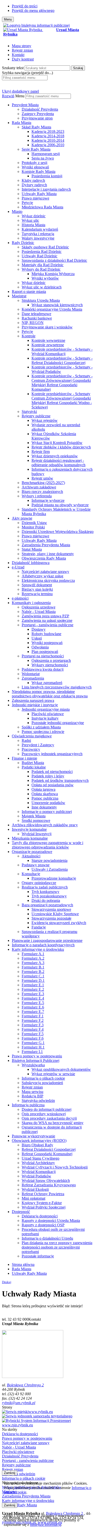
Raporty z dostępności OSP (43, 1225)
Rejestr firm (41, 451)
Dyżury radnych (34, 185)
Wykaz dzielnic (34, 216)
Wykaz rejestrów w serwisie (53, 1074)
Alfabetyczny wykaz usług (42, 576)
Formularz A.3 (33, 963)
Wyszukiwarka (33, 1065)
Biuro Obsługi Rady (37, 1145)
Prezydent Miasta (25, 105)
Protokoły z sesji (34, 163)
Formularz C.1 (33, 976)
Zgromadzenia (33, 678)
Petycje (27, 203)
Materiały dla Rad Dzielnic (43, 265)
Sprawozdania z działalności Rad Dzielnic (54, 260)
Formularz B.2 (33, 971)
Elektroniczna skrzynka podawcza (48, 580)
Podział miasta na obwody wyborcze (60, 505)
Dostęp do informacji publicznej (46, 1109)
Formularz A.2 (33, 958)
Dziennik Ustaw (34, 523)
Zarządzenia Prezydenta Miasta (46, 545)
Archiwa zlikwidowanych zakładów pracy (45, 825)
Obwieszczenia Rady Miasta (44, 558)
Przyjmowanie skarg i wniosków (47, 327)
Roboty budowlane (46, 634)
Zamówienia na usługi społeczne (47, 620)
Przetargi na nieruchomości (43, 656)
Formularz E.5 (33, 1003)
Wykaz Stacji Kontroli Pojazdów (57, 443)
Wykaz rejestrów (45, 420)
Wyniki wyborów (45, 278)
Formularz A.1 (33, 954)
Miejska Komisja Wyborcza (53, 274)
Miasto (17, 211)
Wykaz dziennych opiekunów (55, 456)
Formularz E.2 (33, 989)
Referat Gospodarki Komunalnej (47, 1154)
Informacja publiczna (28, 1105)
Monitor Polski (33, 527)
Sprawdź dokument (37, 585)
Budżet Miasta (33, 763)
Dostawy (39, 629)
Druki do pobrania (46, 900)
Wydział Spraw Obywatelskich (46, 1180)
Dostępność (21, 1212)
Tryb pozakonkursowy (49, 896)
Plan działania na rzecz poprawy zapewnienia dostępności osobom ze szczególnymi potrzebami (57, 1247)
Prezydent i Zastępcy (38, 745)
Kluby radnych (33, 180)
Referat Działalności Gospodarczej (49, 1149)
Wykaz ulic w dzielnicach (42, 287)
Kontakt (18, 55)
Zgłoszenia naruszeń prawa (33, 700)
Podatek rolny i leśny (48, 776)
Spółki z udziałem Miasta (41, 727)
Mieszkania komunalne (30, 838)
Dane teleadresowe (36, 314)
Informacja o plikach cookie (43, 1078)
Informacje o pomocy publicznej (47, 811)
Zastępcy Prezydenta (38, 114)
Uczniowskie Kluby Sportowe (55, 914)
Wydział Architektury (38, 1163)
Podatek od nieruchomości (52, 771)
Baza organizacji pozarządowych (47, 905)
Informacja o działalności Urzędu (47, 1238)
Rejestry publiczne (36, 416)
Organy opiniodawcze (39, 883)
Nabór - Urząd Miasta (39, 611)
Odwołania (40, 647)
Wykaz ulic (30, 220)
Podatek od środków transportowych (60, 780)
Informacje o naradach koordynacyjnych (43, 945)
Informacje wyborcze (48, 500)
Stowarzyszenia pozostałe (51, 918)
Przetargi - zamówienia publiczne (47, 625)
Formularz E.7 (33, 1012)
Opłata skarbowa (45, 794)
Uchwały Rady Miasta (39, 194)
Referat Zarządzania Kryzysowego (49, 1185)
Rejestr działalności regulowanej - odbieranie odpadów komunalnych (58, 462)
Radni (26, 740)
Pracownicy (31, 749)
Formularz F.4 (33, 1029)
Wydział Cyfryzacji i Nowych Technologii (55, 1167)
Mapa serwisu (32, 1092)
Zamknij (9, 1473)
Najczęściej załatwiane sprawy (45, 571)
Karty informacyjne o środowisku (38, 949)
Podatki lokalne (34, 767)
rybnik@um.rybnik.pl (18, 1403)
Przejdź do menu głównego (33, 10)
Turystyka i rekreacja (38, 234)
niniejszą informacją (45, 1524)
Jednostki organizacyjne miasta (46, 709)
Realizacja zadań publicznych (45, 887)
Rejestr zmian (22, 50)
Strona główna (23, 1264)
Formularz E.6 (33, 1007)
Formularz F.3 (33, 1025)
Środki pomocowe (36, 820)
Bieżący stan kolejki (37, 589)
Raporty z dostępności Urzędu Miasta (51, 1220)
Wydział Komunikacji (39, 1172)
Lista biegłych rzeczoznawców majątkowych (57, 687)
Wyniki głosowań (35, 167)
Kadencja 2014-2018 (48, 136)
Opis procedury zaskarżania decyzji (49, 1118)
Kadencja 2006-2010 (48, 145)
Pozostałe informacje (38, 1256)
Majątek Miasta (34, 816)
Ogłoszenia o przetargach (51, 660)
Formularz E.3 (33, 994)
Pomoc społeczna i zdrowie (43, 731)
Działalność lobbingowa (30, 563)
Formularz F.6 (33, 1038)
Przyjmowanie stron (37, 118)
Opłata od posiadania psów (53, 785)
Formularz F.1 (33, 1016)
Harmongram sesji (46, 154)
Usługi (37, 638)
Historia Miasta (33, 225)
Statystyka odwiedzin (38, 1100)
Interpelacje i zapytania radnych (46, 189)
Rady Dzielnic (23, 243)
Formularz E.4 (33, 998)
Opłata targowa (43, 789)
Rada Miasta (21, 123)
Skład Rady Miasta (36, 127)
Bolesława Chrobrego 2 (25, 1385)
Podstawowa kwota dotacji (43, 669)
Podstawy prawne (35, 865)
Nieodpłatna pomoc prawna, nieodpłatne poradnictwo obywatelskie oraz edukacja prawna (50, 693)
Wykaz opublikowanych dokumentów (61, 1069)
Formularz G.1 (33, 1043)
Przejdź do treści (24, 6)
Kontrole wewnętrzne (48, 340)
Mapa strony (21, 46)
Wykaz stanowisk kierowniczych (57, 305)
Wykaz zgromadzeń (47, 683)
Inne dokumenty (44, 807)
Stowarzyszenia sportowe (51, 909)
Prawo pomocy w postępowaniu (37, 1056)
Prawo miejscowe (35, 198)
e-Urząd (18, 567)
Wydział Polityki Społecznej (43, 1207)
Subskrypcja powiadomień (42, 1083)
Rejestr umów (42, 478)
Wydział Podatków (36, 1176)
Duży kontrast (23, 59)
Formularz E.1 (33, 985)
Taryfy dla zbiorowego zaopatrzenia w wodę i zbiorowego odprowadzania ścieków (47, 845)
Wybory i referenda (37, 496)
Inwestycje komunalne (29, 829)
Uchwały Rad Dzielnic (39, 256)
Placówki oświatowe (48, 714)
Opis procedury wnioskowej (44, 1114)
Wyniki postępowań (47, 643)
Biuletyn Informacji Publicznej (35, 1060)
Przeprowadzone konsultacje (54, 878)
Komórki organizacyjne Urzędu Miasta (52, 309)
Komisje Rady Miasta (38, 171)
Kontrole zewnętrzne (48, 345)
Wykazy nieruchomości (50, 665)
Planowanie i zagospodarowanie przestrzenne (47, 940)
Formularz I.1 (32, 1052)
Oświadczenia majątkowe (32, 736)
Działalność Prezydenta (40, 109)
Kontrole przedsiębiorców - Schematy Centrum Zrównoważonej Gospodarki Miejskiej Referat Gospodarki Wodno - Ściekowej (62, 400)
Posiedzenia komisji (47, 176)
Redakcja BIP (32, 1096)
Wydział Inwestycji (36, 834)
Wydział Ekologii (35, 1189)
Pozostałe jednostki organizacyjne (58, 723)
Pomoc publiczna (45, 798)
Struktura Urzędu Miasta (41, 300)
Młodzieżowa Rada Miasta (42, 207)
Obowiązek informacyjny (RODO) (39, 1140)
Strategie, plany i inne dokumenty (48, 554)
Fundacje (39, 927)
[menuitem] (53, 112)
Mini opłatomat (33, 1198)
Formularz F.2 (33, 1020)
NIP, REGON (33, 323)
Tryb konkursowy (45, 891)
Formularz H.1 (33, 1047)
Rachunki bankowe (37, 318)
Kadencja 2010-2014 (48, 140)
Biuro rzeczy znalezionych (42, 491)
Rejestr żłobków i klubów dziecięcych (61, 447)
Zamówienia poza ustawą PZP (45, 616)
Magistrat (19, 296)
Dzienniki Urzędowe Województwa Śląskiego (58, 531)
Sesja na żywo (43, 158)
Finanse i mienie (24, 758)
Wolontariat (31, 674)
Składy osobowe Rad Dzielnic (45, 247)
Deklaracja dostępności (40, 1216)
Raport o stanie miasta (29, 291)
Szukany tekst (13, 68)
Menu (19, 96)
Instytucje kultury (45, 718)
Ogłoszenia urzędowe (38, 607)
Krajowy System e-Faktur (42, 1203)
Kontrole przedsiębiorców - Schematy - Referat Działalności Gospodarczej (62, 360)
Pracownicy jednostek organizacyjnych (52, 754)
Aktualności (31, 856)
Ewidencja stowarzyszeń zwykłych (59, 923)
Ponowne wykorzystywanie (33, 1136)
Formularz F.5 (33, 1034)
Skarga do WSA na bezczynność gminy (52, 1123)
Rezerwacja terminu (37, 594)
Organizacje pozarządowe (32, 851)
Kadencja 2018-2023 (48, 131)
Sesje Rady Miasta (36, 149)
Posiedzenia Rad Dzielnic (42, 251)
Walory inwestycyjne (38, 238)
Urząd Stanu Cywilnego (40, 1158)
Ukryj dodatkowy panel (20, 91)
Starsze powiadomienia (49, 860)
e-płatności (20, 598)
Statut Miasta (32, 549)
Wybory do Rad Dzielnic (41, 269)
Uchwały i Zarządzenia (50, 869)
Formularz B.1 (33, 967)
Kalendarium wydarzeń (40, 229)
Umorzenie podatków (48, 803)
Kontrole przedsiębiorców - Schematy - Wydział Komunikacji (62, 351)
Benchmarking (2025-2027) (43, 483)
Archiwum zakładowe (39, 487)
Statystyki (29, 411)
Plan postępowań (45, 651)
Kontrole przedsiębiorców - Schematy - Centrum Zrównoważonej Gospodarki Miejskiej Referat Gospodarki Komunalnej (62, 382)
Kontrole (28, 336)
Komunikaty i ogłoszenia (31, 603)
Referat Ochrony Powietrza (43, 1194)
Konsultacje (31, 874)
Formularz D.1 (33, 980)
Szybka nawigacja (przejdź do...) (27, 73)
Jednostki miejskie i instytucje (35, 705)
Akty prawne (22, 518)
